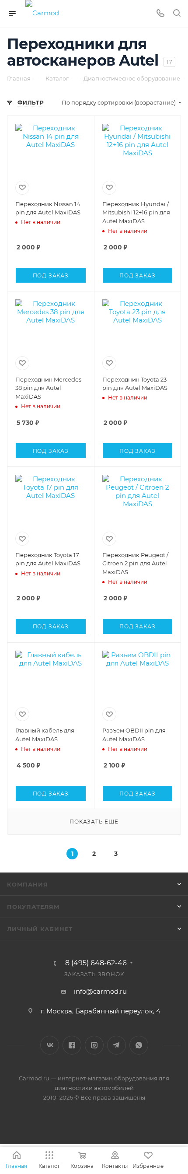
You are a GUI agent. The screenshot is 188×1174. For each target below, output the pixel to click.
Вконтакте (49, 1045)
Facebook (72, 1045)
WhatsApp (138, 1045)
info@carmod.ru (100, 991)
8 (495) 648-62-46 (96, 963)
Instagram (94, 1045)
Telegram (116, 1045)
